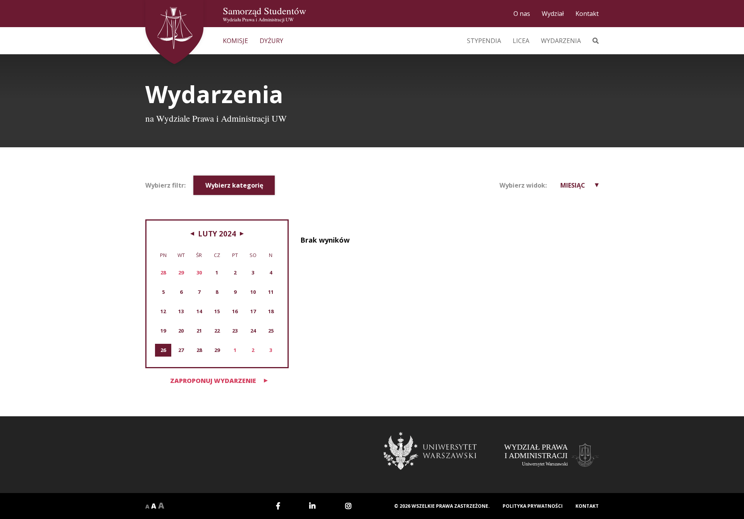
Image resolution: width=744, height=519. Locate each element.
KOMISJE (235, 40)
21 (199, 330)
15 (217, 311)
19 (163, 330)
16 (235, 311)
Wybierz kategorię (234, 185)
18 (271, 311)
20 (181, 330)
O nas (521, 13)
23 (235, 330)
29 (217, 350)
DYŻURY (271, 40)
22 (217, 330)
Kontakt (587, 13)
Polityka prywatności (533, 506)
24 (253, 330)
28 (199, 350)
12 (163, 311)
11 (271, 291)
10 (253, 291)
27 (181, 350)
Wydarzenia (561, 40)
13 (181, 311)
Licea (521, 40)
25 (271, 330)
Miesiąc (572, 185)
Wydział (553, 13)
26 (163, 350)
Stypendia (484, 40)
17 (253, 311)
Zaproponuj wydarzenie (213, 380)
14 (199, 311)
